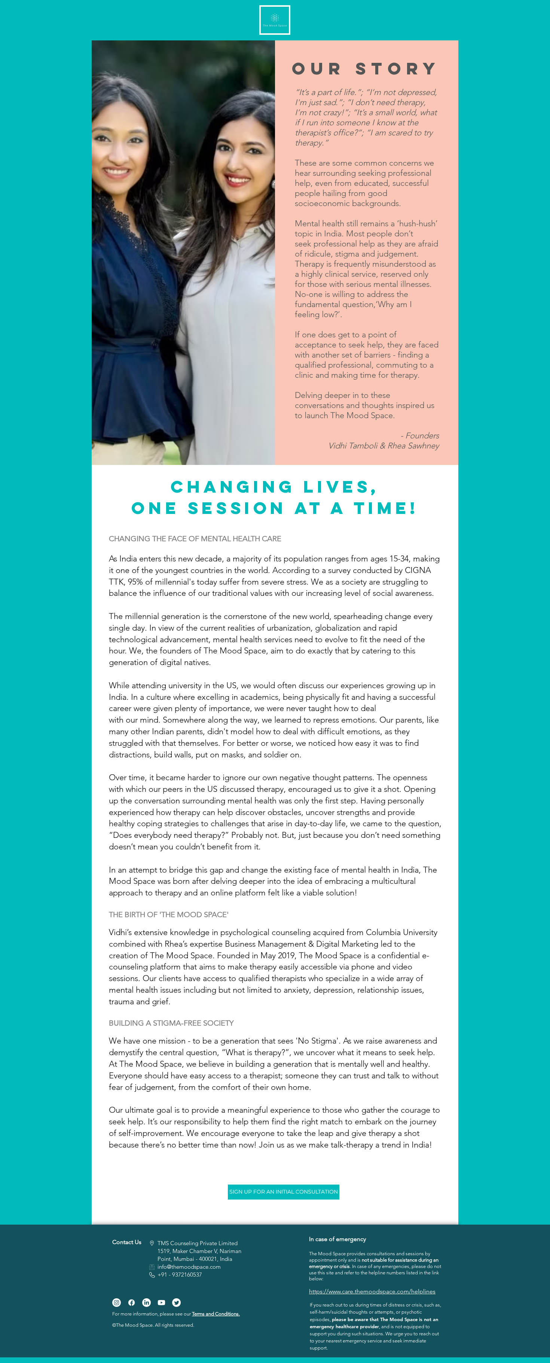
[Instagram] (116, 1302)
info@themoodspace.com (189, 1266)
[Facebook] (131, 1302)
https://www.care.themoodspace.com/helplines (372, 1291)
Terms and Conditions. (216, 1314)
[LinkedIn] (146, 1302)
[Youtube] (161, 1302)
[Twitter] (176, 1302)
